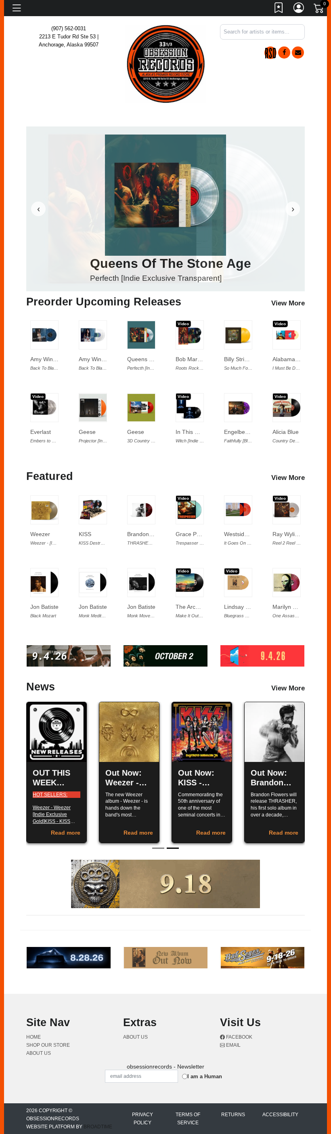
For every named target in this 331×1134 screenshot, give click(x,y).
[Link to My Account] (299, 9)
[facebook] (284, 52)
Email (233, 1045)
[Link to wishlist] (279, 9)
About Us (38, 1053)
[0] (319, 10)
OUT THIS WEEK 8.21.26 (51, 782)
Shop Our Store (48, 1045)
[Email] (298, 52)
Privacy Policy (142, 1119)
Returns (233, 1114)
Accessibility (280, 1114)
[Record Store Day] (270, 53)
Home (33, 1037)
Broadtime (98, 1127)
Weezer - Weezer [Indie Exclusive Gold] (52, 814)
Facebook (238, 1037)
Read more (65, 832)
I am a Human (204, 1076)
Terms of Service (188, 1119)
